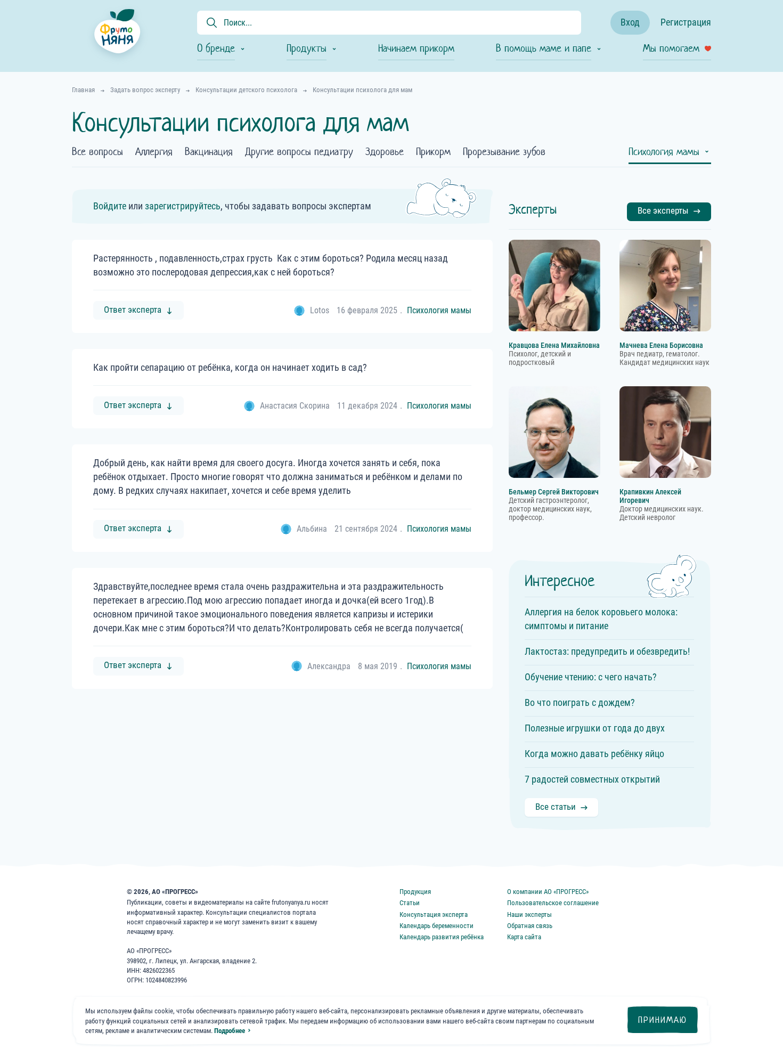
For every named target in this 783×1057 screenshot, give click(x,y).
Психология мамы (664, 152)
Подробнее (229, 1031)
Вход (630, 22)
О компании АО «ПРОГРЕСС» (548, 892)
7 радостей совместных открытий (592, 779)
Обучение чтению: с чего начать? (591, 676)
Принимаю (662, 1020)
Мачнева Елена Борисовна (661, 345)
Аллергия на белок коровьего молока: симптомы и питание (601, 618)
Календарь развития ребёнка (441, 937)
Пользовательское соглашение (553, 903)
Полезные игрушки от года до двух (595, 728)
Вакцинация (209, 152)
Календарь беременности (436, 926)
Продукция (415, 892)
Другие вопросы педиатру (299, 152)
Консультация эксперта (433, 914)
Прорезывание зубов (504, 152)
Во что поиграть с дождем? (580, 702)
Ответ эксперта (132, 309)
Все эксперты (663, 210)
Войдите (109, 206)
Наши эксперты (529, 914)
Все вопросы (97, 152)
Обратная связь (529, 926)
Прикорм (433, 152)
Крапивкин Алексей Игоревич (650, 496)
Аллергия (154, 152)
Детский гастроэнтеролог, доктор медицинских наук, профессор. (550, 509)
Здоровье (384, 152)
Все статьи (555, 806)
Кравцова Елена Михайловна (554, 345)
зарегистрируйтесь (183, 206)
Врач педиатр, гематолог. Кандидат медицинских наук (664, 358)
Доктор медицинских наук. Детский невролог (661, 513)
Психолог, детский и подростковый (540, 358)
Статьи (409, 903)
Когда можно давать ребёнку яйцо (594, 753)
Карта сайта (524, 937)
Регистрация (685, 22)
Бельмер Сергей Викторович (554, 492)
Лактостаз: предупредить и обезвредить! (607, 651)
